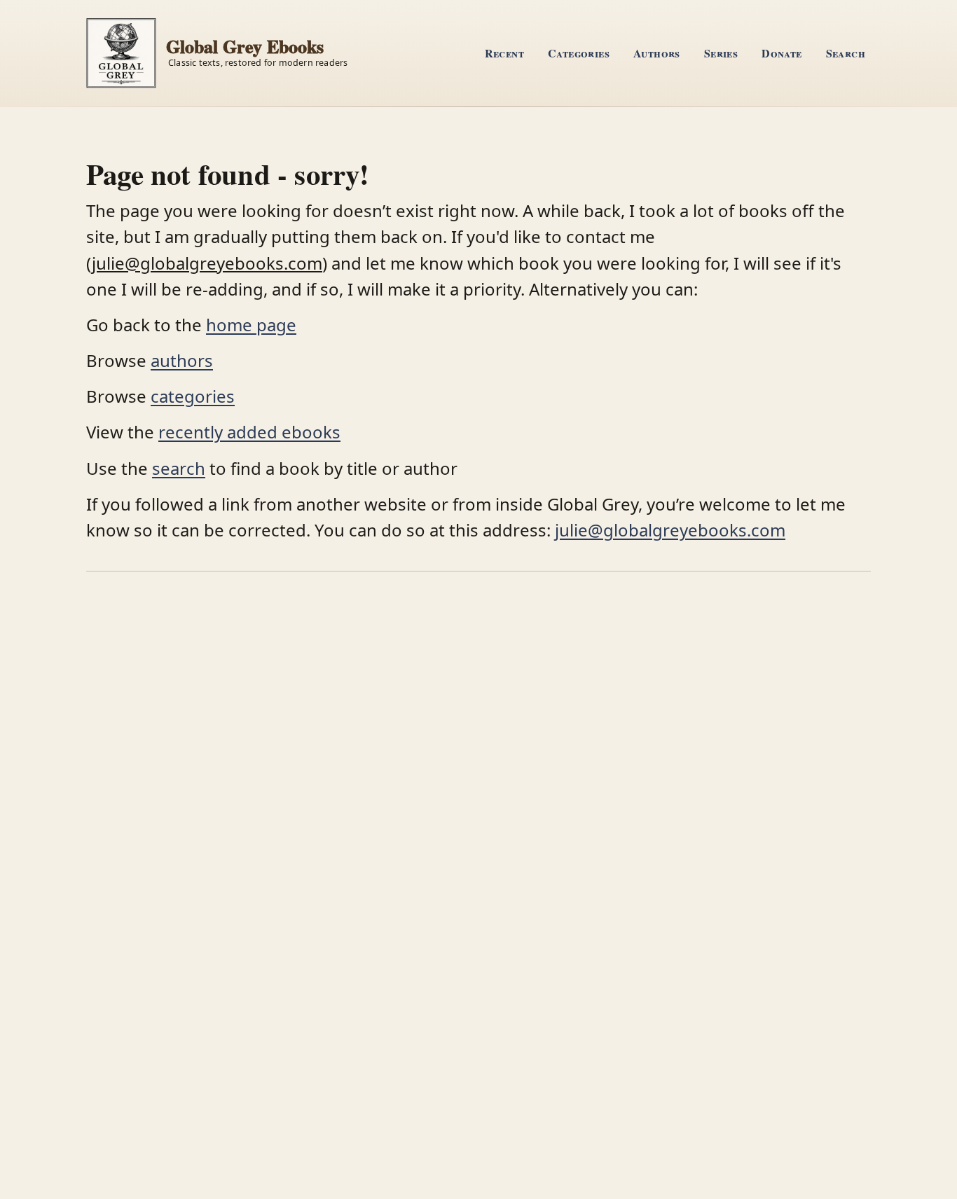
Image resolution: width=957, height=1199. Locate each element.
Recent (504, 53)
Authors (656, 53)
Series (721, 53)
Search (845, 53)
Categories (579, 53)
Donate (781, 53)
